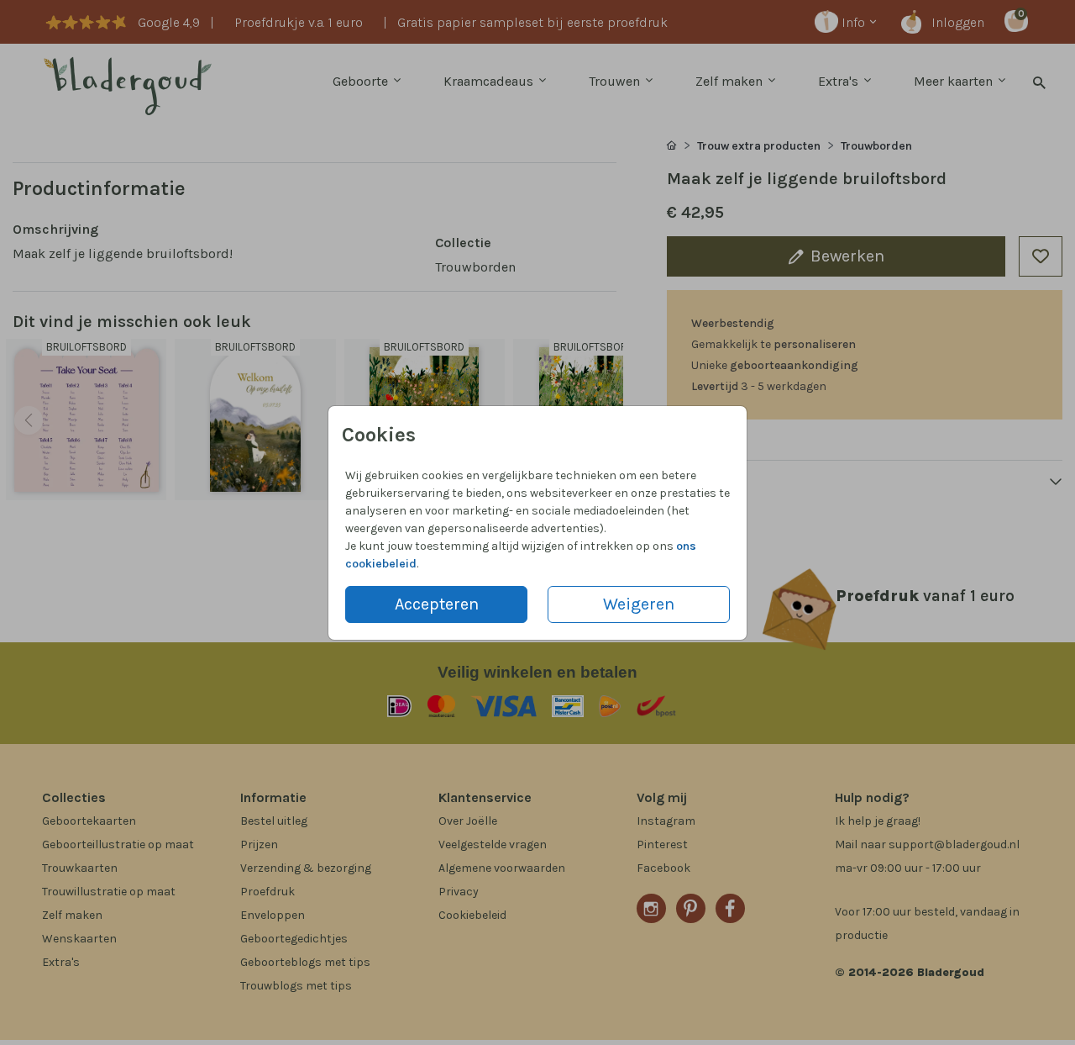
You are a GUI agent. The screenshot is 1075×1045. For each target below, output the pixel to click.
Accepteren (437, 604)
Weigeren (638, 604)
